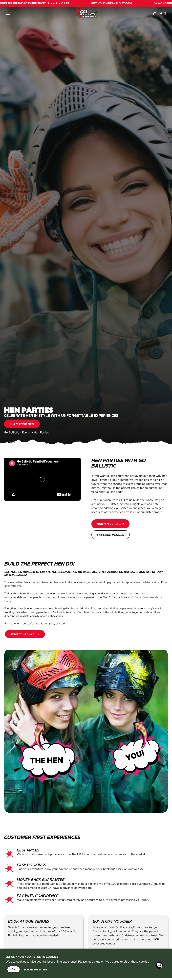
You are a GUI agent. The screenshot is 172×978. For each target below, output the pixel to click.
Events (26, 432)
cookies (144, 962)
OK (13, 969)
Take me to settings (36, 969)
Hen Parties (41, 432)
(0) (164, 13)
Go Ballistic (11, 432)
